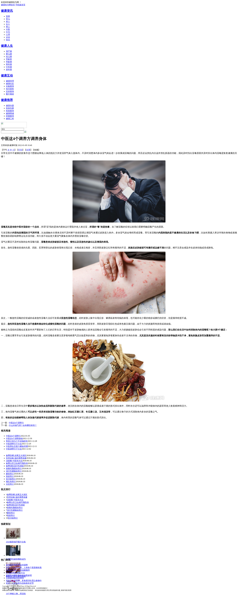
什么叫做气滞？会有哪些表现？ (23, 425)
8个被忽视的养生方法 (15, 573)
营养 (8, 16)
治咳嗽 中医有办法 (14, 461)
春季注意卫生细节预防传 (17, 463)
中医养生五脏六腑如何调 (17, 446)
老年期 (9, 69)
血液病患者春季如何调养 (17, 565)
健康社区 (10, 84)
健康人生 (7, 45)
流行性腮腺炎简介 (14, 471)
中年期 (9, 67)
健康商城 (10, 113)
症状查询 (10, 91)
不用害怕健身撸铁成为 (16, 559)
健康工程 (10, 119)
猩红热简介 (11, 481)
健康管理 (10, 81)
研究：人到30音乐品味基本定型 (20, 583)
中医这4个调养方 (16, 423)
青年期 (9, 64)
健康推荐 (7, 100)
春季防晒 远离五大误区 (16, 455)
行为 (8, 32)
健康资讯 (7, 10)
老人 (8, 21)
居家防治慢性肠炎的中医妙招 (19, 575)
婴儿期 (9, 54)
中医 (8, 29)
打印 (20, 150)
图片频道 (10, 94)
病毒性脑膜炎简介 (14, 468)
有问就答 (10, 89)
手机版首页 (20, 5)
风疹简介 (10, 476)
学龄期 (9, 62)
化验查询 (10, 86)
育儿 (8, 19)
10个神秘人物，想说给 (16, 594)
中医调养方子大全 (14, 444)
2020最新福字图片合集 (16, 542)
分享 (28, 150)
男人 (8, 27)
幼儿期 (9, 56)
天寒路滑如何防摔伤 (15, 578)
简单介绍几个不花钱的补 (17, 441)
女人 (8, 24)
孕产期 (9, 51)
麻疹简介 (10, 474)
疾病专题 (10, 108)
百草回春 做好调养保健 (16, 458)
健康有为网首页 (8, 5)
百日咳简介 (11, 479)
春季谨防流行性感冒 (15, 466)
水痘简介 (10, 484)
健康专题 (10, 105)
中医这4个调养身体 (14, 438)
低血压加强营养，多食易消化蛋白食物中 (24, 580)
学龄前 (9, 59)
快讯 (8, 40)
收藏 (36, 150)
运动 (8, 37)
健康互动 (7, 75)
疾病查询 (10, 111)
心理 (8, 35)
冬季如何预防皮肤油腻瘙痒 (18, 570)
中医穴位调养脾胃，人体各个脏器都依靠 (24, 567)
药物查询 (10, 116)
